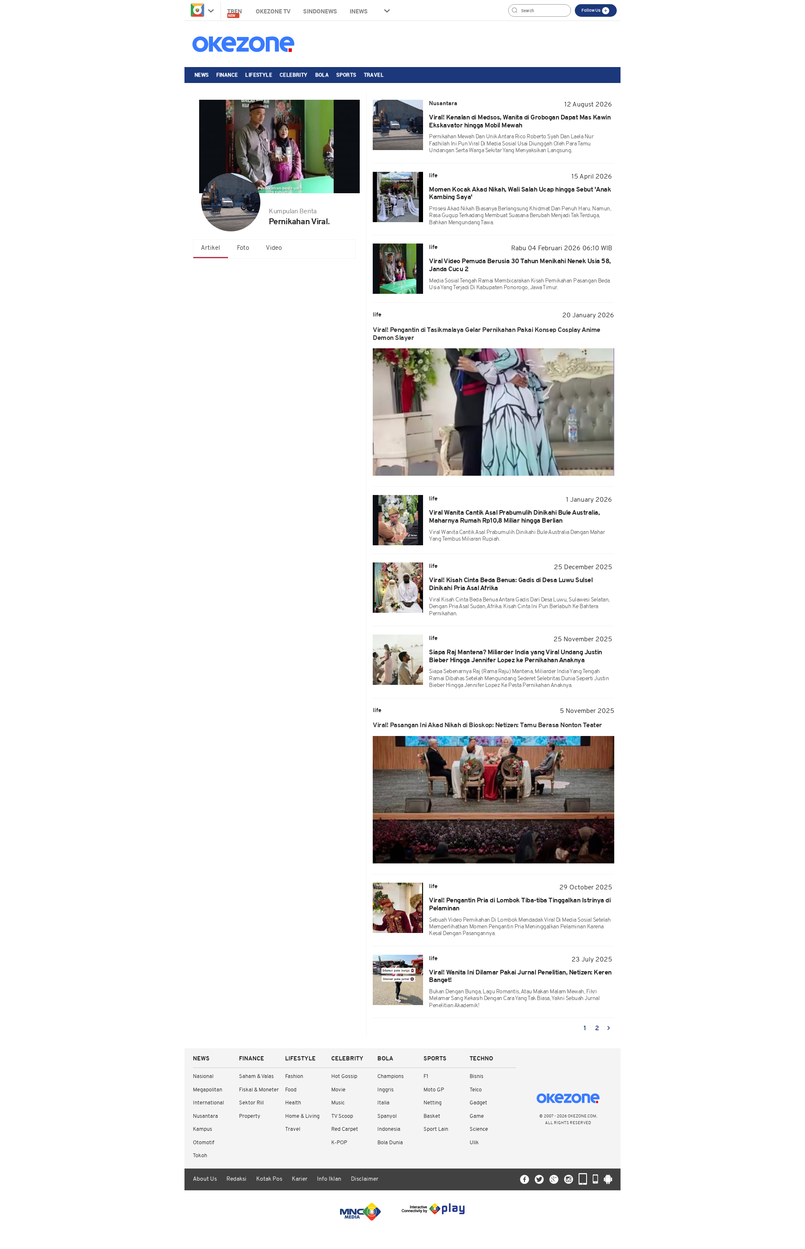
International (208, 1103)
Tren (235, 12)
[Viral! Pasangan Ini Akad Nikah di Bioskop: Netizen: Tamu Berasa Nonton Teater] (493, 799)
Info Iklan (329, 1179)
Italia (383, 1103)
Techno (481, 1059)
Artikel (210, 248)
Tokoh (200, 1155)
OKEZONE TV (273, 11)
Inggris (385, 1090)
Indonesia (388, 1129)
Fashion (294, 1076)
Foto (243, 248)
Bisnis (476, 1076)
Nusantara (205, 1116)
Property (249, 1116)
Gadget (478, 1103)
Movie (338, 1090)
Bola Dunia (390, 1142)
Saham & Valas (256, 1076)
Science (479, 1129)
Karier (299, 1179)
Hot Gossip (344, 1076)
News (202, 74)
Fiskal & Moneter (259, 1090)
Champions (390, 1076)
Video (274, 248)
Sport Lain (435, 1129)
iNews (359, 11)
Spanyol (387, 1116)
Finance (227, 74)
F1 (425, 1076)
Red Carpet (344, 1129)
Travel (374, 74)
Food (290, 1090)
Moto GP (433, 1090)
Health (293, 1103)
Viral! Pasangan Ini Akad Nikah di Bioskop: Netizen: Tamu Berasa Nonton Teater (487, 725)
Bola (322, 74)
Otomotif (203, 1142)
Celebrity (294, 74)
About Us (205, 1179)
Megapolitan (207, 1090)
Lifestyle (258, 74)
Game (477, 1116)
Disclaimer (364, 1179)
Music (338, 1103)
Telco (476, 1090)
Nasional (203, 1076)
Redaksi (236, 1179)
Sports (346, 74)
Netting (432, 1103)
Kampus (202, 1129)
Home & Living (302, 1116)
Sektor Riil (251, 1103)
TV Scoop (342, 1116)
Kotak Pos (269, 1179)
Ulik (474, 1142)
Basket (431, 1116)
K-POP (339, 1142)
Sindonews (320, 11)
